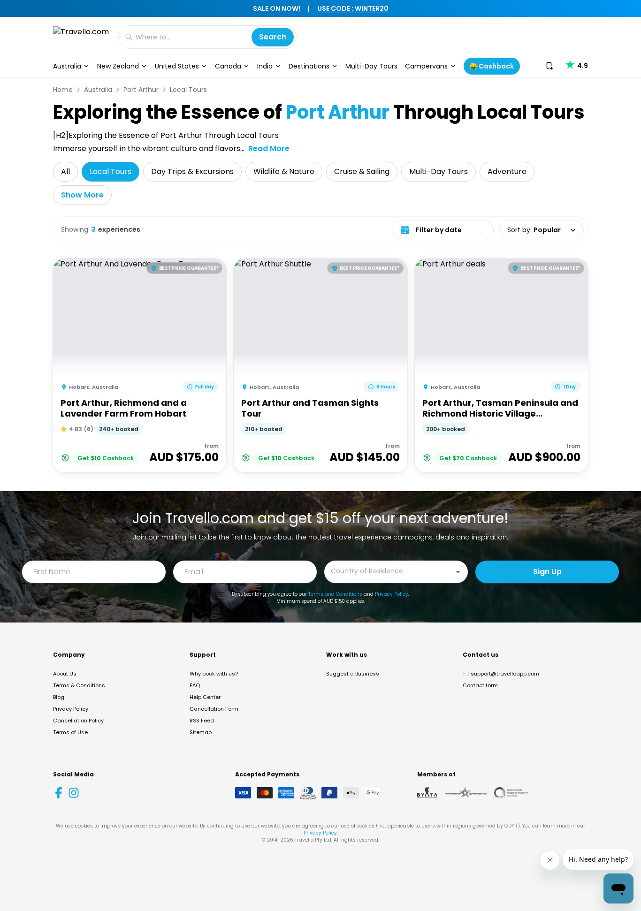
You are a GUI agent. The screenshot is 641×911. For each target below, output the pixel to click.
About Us (64, 673)
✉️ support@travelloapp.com (501, 673)
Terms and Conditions (335, 594)
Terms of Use (70, 732)
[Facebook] (58, 792)
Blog (58, 697)
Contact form (480, 685)
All (65, 171)
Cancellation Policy (78, 720)
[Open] (458, 571)
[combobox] (389, 571)
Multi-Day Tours (371, 66)
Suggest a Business (352, 673)
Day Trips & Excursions (192, 171)
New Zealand (118, 66)
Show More (82, 195)
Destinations (309, 66)
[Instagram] (73, 792)
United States (177, 66)
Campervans (426, 66)
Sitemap (201, 732)
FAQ (195, 685)
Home (63, 89)
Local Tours (188, 89)
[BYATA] (427, 792)
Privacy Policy (391, 594)
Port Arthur (141, 89)
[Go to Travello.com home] (81, 36)
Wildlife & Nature (283, 171)
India (265, 66)
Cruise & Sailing (361, 171)
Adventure (507, 171)
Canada (228, 66)
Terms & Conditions (79, 685)
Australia (67, 66)
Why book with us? (214, 673)
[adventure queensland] (466, 792)
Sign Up (547, 571)
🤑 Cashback (491, 66)
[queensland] (511, 792)
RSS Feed (202, 720)
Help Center (205, 697)
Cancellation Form (214, 709)
